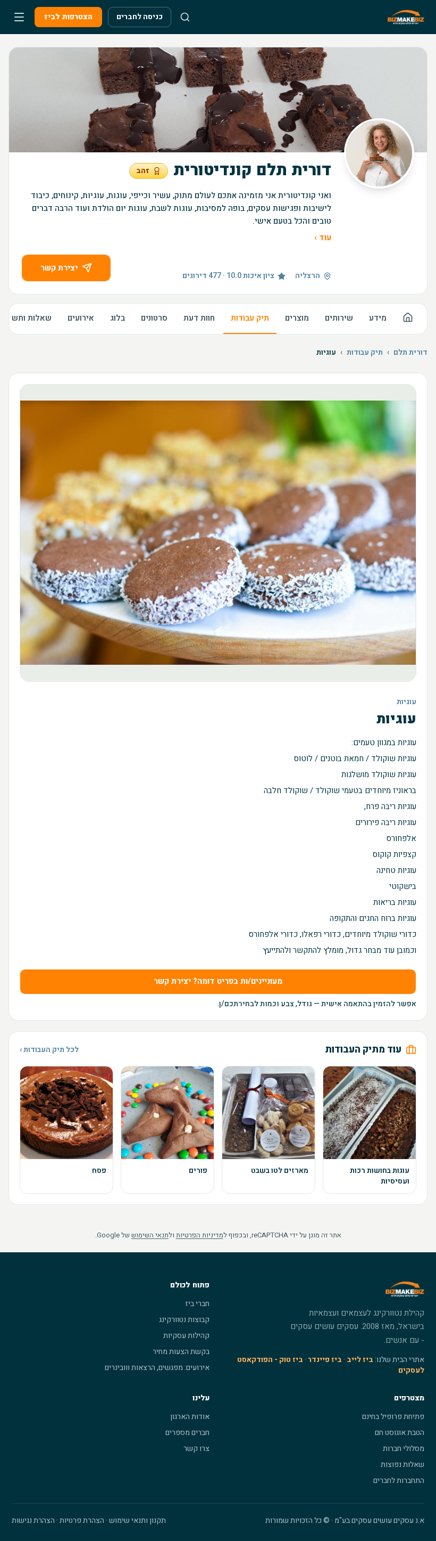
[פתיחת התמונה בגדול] (218, 533)
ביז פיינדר (325, 1359)
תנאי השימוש (150, 1235)
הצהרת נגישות (33, 1520)
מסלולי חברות (403, 1448)
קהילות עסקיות (186, 1335)
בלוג (117, 318)
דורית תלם (410, 352)
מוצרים (297, 318)
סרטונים (154, 318)
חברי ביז (197, 1303)
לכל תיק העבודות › (49, 1050)
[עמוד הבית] (408, 319)
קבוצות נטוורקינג (184, 1319)
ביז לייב (360, 1359)
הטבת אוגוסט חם (399, 1432)
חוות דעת (199, 318)
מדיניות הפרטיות (199, 1235)
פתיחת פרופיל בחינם (393, 1416)
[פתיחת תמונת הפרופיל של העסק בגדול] (379, 153)
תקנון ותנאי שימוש (137, 1520)
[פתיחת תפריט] (19, 17)
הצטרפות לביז (68, 16)
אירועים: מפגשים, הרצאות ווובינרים (157, 1367)
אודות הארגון (189, 1416)
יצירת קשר (59, 268)
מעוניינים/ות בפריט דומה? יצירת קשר (218, 981)
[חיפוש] (185, 17)
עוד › (322, 237)
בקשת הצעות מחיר (181, 1351)
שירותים (339, 318)
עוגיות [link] (326, 352)
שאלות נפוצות (402, 1464)
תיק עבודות (250, 318)
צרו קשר (196, 1448)
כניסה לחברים (139, 16)
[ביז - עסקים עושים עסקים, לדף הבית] (406, 17)
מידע (378, 318)
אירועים (81, 318)
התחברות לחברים (398, 1480)
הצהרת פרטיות (82, 1520)
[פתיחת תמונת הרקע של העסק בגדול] (218, 99)
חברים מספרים (187, 1432)
